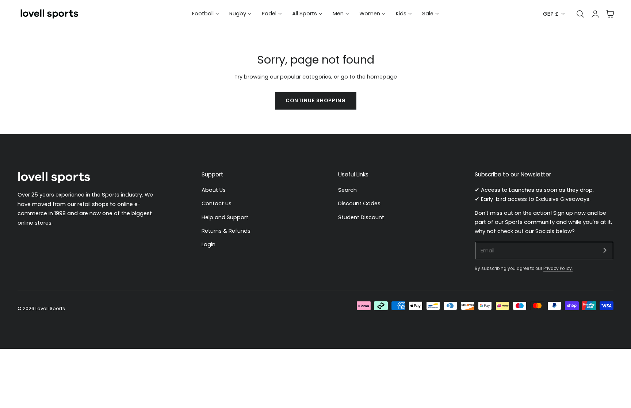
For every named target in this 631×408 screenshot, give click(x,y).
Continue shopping (316, 100)
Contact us (217, 203)
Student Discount (361, 217)
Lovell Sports (50, 308)
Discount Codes (359, 203)
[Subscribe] (604, 250)
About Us (214, 190)
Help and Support (225, 217)
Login (208, 244)
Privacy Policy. (558, 269)
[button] (610, 13)
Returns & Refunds (226, 230)
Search (347, 190)
